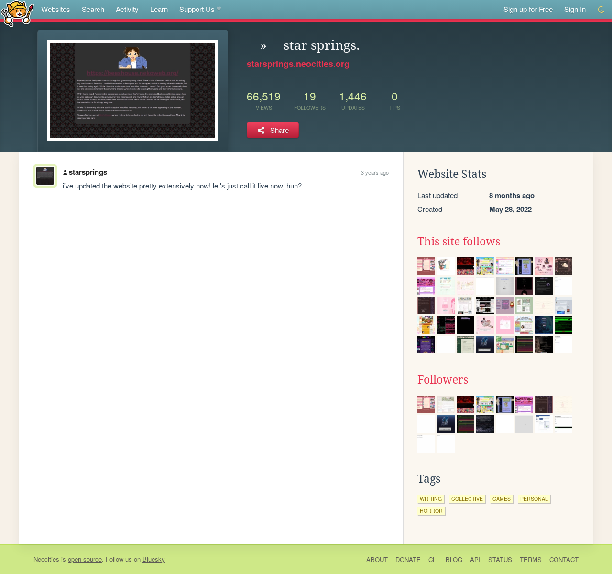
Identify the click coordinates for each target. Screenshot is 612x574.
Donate (408, 559)
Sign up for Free (528, 9)
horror (431, 510)
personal (534, 498)
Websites (55, 9)
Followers (442, 380)
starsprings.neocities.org (298, 63)
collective (467, 498)
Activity (127, 9)
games (501, 498)
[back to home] (17, 13)
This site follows (458, 241)
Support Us (197, 9)
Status (500, 559)
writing (431, 498)
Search (93, 9)
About (377, 559)
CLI (433, 559)
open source (85, 558)
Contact (564, 559)
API (475, 559)
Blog (454, 559)
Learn (159, 9)
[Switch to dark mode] (601, 9)
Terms (531, 559)
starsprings (88, 171)
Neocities (46, 558)
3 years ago (375, 172)
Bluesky (153, 558)
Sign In (575, 9)
